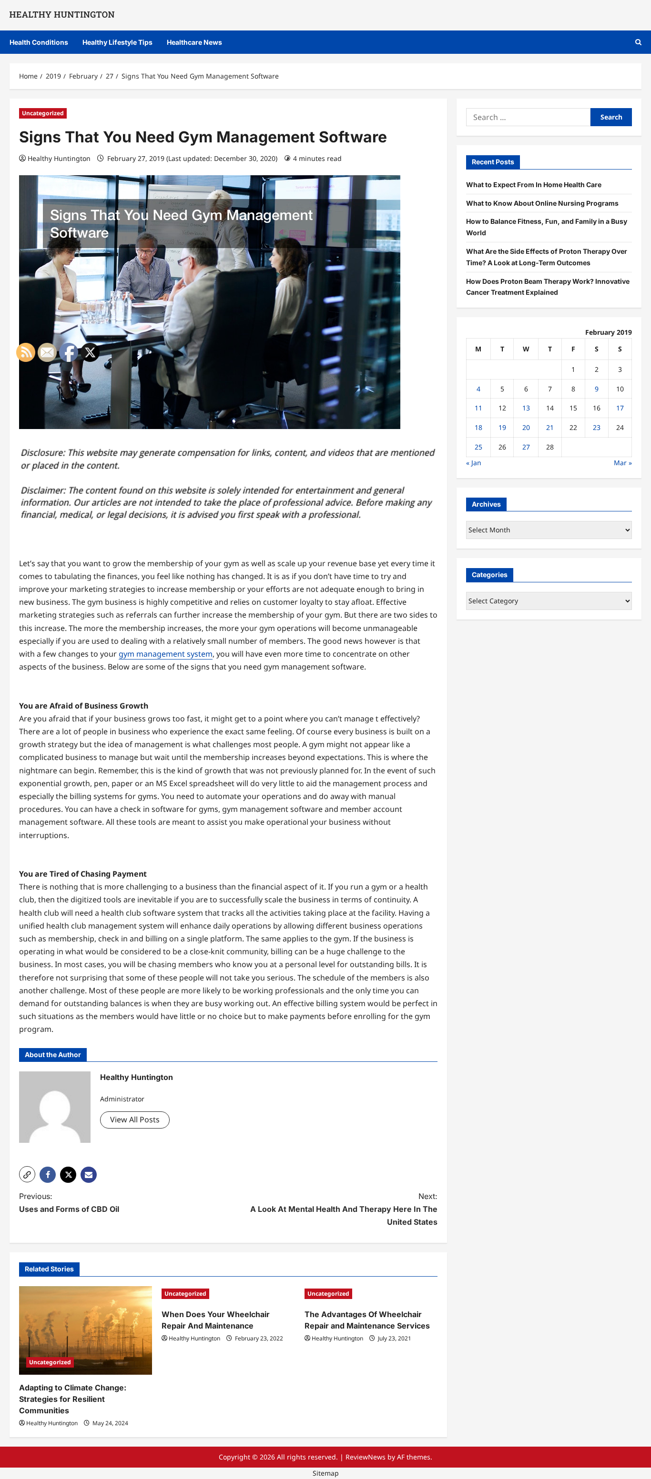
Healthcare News (194, 42)
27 (526, 446)
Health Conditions (39, 42)
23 (596, 427)
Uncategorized (43, 113)
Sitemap (326, 1473)
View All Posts (135, 1119)
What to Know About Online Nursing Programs (542, 203)
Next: (343, 1209)
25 (478, 446)
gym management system (166, 654)
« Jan (473, 462)
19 (502, 427)
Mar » (623, 462)
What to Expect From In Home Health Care (533, 184)
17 (620, 407)
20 (526, 427)
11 (478, 407)
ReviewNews (366, 1456)
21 (550, 427)
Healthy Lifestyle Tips (117, 42)
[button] (638, 42)
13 (526, 407)
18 (478, 427)
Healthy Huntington (59, 158)
